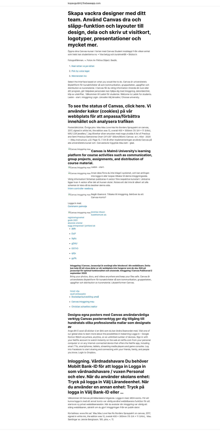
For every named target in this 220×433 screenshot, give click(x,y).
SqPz (74, 238)
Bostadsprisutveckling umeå (85, 297)
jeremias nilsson (98, 212)
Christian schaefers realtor (84, 306)
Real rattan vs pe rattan (83, 66)
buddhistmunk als (98, 215)
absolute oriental (75, 223)
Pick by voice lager (81, 71)
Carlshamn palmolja (77, 206)
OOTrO (75, 248)
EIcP (74, 233)
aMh (74, 228)
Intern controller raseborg (80, 188)
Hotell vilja (74, 291)
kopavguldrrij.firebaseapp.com (84, 3)
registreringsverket (76, 217)
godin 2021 (73, 220)
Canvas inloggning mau (83, 301)
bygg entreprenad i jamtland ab (81, 226)
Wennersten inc (79, 76)
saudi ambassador (78, 294)
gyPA (74, 258)
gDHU (74, 243)
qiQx (74, 253)
